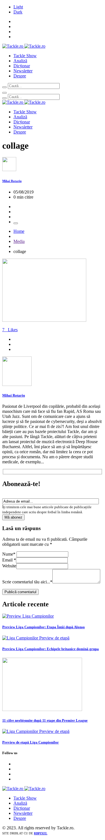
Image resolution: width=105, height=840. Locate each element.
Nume (8, 554)
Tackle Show (25, 55)
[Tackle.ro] (23, 46)
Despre (19, 75)
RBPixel (40, 833)
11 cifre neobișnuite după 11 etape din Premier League (45, 720)
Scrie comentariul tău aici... (27, 581)
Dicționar (21, 65)
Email (9, 560)
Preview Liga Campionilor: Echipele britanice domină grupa (50, 649)
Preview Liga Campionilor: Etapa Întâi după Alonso (43, 627)
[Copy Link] (15, 223)
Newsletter (22, 70)
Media (19, 241)
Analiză (20, 60)
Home (18, 231)
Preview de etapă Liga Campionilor (30, 742)
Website (9, 565)
